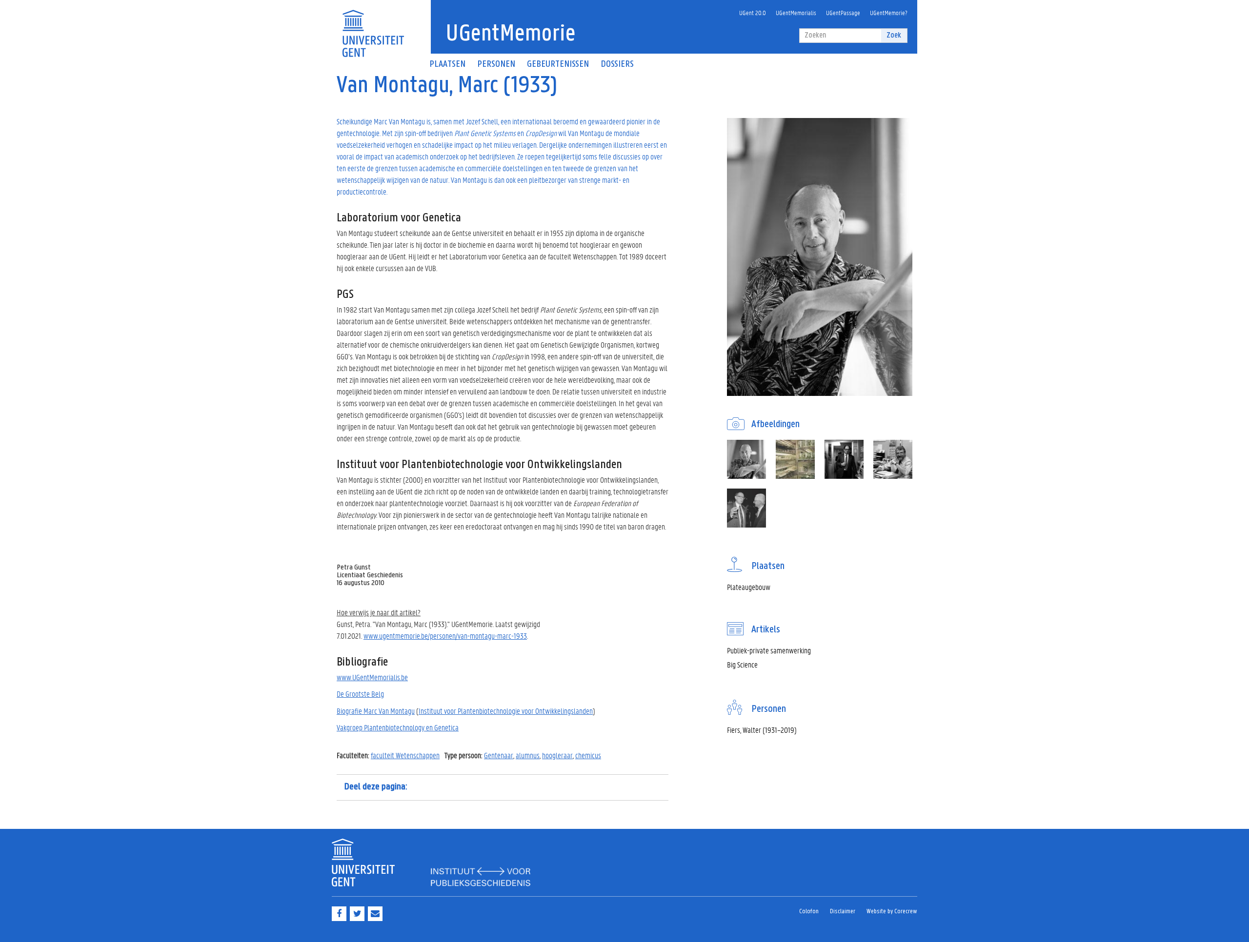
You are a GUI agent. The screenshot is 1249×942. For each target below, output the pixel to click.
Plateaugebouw (748, 587)
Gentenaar (498, 755)
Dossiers (617, 64)
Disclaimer (842, 911)
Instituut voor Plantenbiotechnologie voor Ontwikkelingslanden (506, 711)
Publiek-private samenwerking (769, 650)
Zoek (893, 35)
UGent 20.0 (752, 12)
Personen (496, 64)
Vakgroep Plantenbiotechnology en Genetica (398, 727)
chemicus (588, 755)
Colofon (809, 911)
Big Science (742, 664)
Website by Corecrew (891, 911)
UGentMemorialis (796, 12)
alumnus (528, 755)
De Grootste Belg (360, 693)
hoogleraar (557, 755)
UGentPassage (843, 12)
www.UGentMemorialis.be (372, 677)
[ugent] (373, 27)
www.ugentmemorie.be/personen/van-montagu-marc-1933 (445, 635)
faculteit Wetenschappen (405, 755)
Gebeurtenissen (558, 64)
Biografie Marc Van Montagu (376, 711)
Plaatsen (447, 64)
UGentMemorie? (888, 12)
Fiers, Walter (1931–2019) (762, 730)
